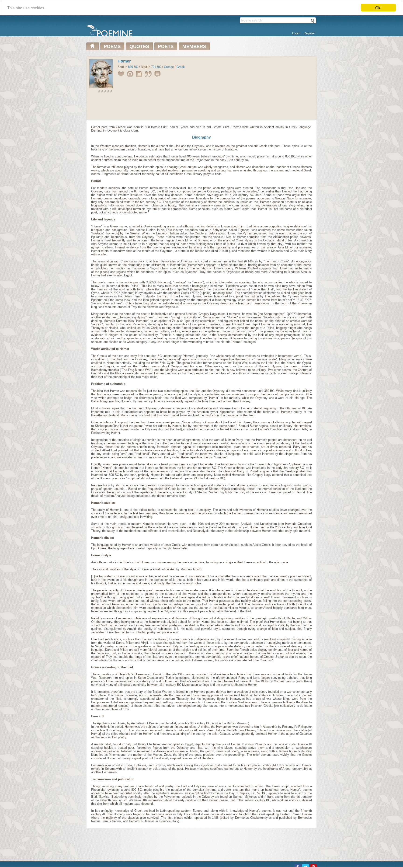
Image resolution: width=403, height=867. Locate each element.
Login (295, 33)
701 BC (156, 67)
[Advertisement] (201, 107)
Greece (169, 67)
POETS (166, 46)
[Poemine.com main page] (92, 46)
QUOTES (139, 46)
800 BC (133, 67)
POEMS (112, 46)
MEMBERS (194, 46)
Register (309, 33)
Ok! (378, 7)
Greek (181, 67)
